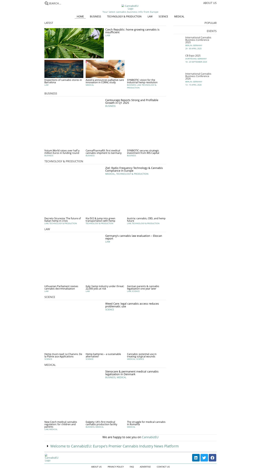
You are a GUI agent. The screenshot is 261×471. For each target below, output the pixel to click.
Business (95, 16)
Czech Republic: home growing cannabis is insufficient (132, 31)
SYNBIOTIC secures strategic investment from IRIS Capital (143, 152)
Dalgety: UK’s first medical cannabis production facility (101, 423)
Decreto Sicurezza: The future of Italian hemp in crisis (62, 219)
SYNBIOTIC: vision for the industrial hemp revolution (142, 81)
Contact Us (163, 466)
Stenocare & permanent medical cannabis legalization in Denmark (132, 373)
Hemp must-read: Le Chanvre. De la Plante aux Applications (63, 355)
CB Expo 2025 (193, 55)
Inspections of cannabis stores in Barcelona (63, 81)
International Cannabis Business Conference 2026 (198, 76)
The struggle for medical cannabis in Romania (146, 423)
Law (150, 16)
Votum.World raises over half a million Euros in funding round (61, 152)
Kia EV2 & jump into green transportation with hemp (100, 219)
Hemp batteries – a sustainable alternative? (103, 355)
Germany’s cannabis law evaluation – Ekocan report (133, 237)
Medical (179, 16)
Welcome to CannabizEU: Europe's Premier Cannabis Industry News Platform (114, 445)
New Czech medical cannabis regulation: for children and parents (60, 424)
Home (80, 16)
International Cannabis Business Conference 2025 (198, 40)
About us (210, 3)
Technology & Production (124, 16)
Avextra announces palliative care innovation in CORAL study (105, 81)
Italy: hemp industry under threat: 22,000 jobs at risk (105, 287)
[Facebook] (212, 457)
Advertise (145, 466)
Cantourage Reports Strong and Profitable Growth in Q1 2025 (131, 101)
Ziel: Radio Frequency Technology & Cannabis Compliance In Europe (134, 169)
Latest (48, 23)
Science (163, 16)
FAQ (132, 466)
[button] (130, 446)
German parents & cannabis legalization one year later (143, 287)
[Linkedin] (196, 457)
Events (212, 31)
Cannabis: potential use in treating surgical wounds (141, 355)
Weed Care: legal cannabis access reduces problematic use (132, 305)
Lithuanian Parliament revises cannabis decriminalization (61, 287)
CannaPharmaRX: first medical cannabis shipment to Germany (104, 152)
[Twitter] (204, 457)
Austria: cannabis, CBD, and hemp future (146, 219)
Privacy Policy (116, 466)
